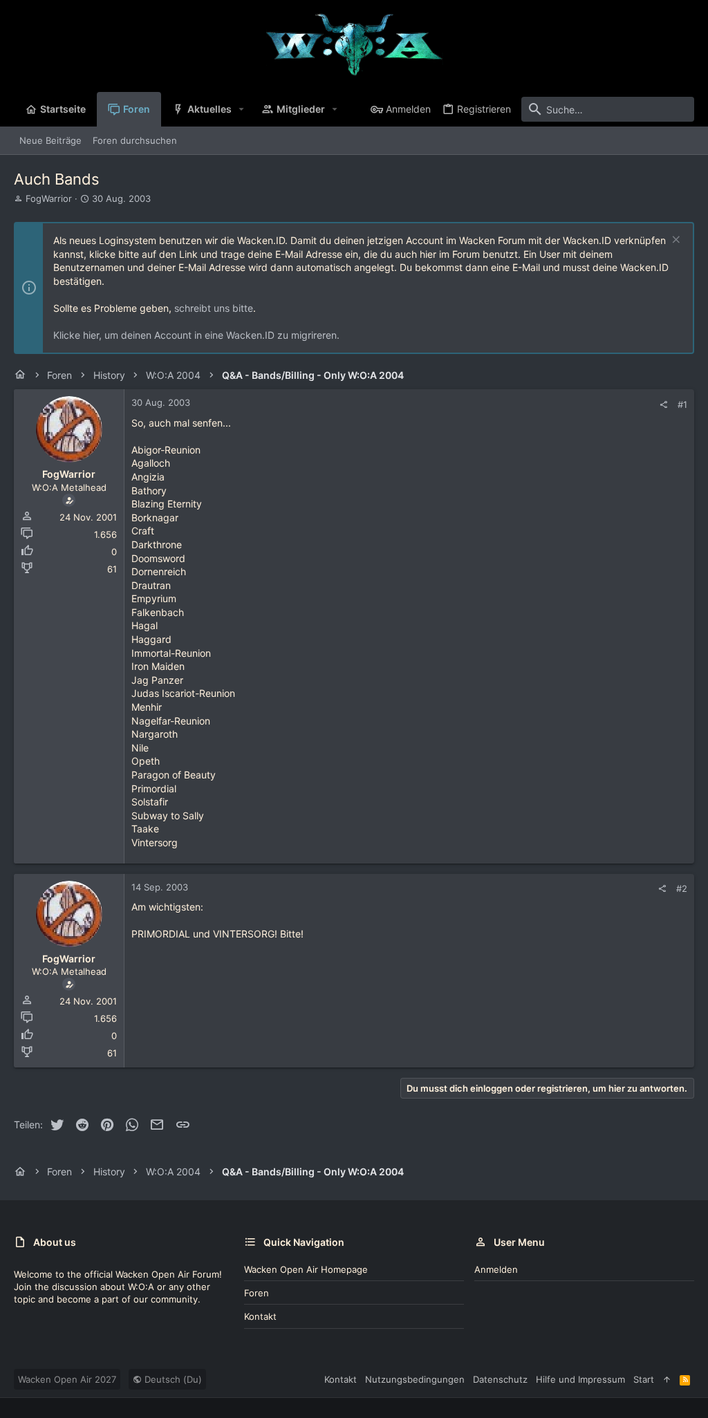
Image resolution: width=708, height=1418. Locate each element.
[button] (241, 109)
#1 (682, 404)
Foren (256, 1292)
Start (643, 1379)
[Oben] (667, 1379)
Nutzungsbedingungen (415, 1379)
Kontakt (260, 1316)
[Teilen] (663, 404)
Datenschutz (500, 1379)
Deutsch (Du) (172, 1379)
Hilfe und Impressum (580, 1379)
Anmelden (496, 1269)
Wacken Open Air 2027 (67, 1379)
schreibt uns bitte (213, 308)
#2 (681, 888)
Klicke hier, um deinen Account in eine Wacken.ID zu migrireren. (196, 335)
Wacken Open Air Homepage (306, 1269)
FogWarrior (49, 198)
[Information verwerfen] (674, 241)
